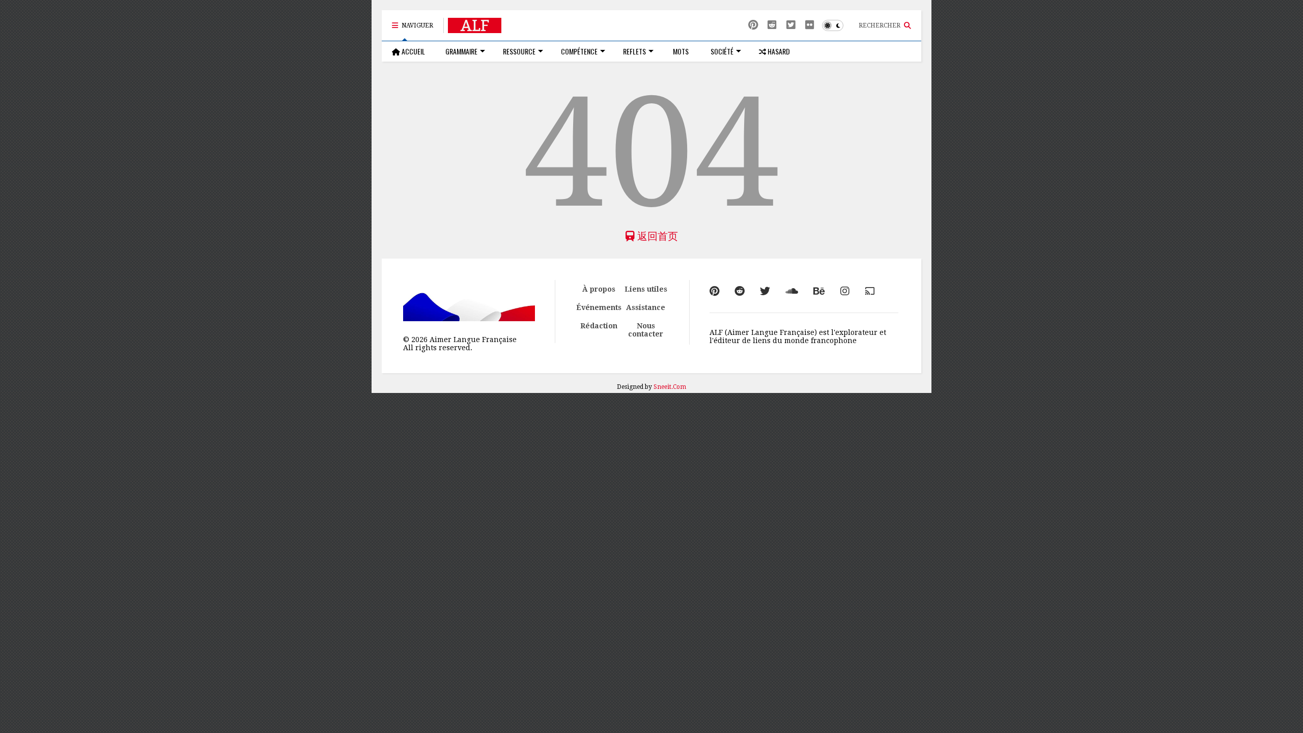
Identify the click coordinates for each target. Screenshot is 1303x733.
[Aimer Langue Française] (474, 28)
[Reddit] (772, 25)
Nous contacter (645, 330)
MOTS (680, 51)
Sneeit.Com (670, 386)
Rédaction (598, 326)
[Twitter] (765, 291)
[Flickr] (809, 25)
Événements (598, 307)
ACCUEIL (412, 51)
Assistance (645, 307)
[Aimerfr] (870, 291)
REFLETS (634, 51)
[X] (791, 25)
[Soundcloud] (791, 291)
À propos (598, 289)
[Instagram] (844, 291)
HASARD (778, 51)
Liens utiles (646, 289)
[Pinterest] (753, 25)
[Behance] (819, 291)
